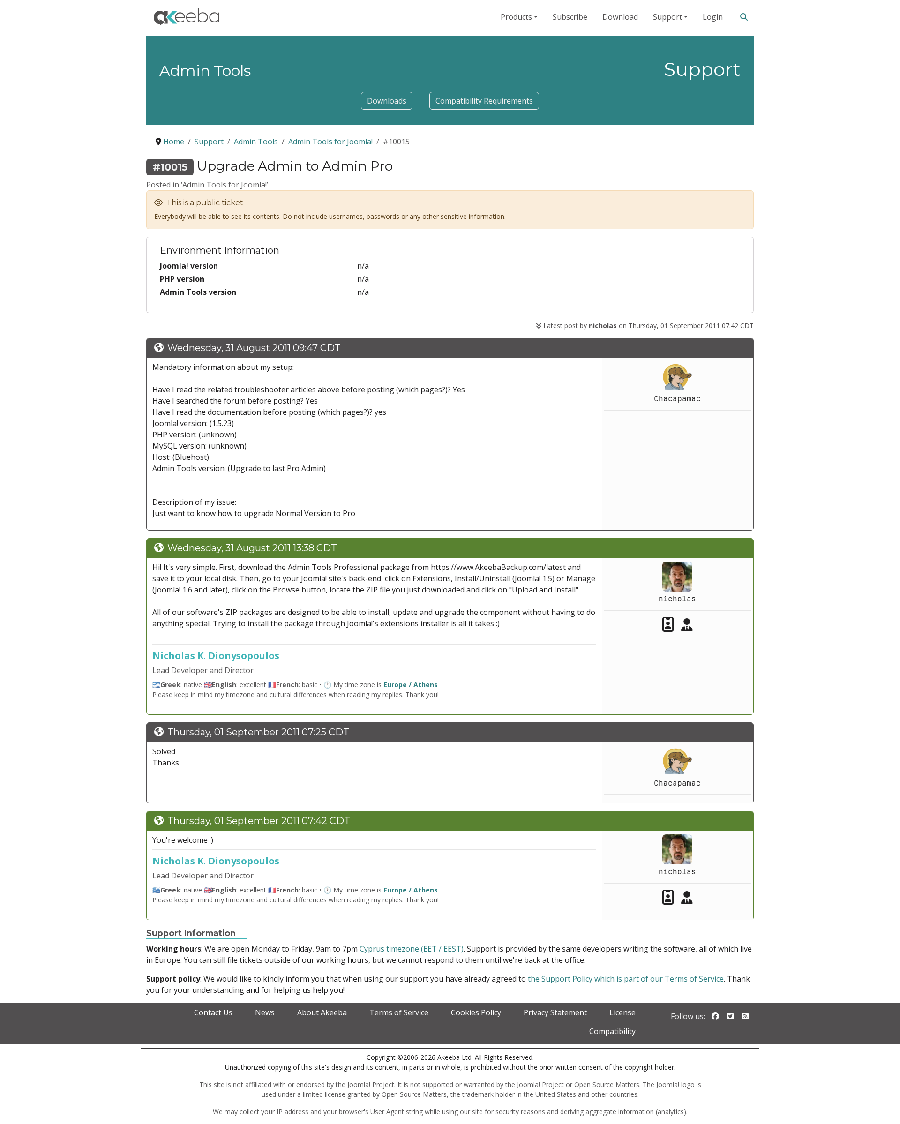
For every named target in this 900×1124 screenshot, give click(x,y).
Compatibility (612, 1031)
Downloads (386, 101)
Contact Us (213, 1012)
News (265, 1012)
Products (516, 17)
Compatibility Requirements (484, 101)
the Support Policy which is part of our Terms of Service (626, 979)
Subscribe (570, 17)
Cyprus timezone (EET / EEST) (412, 949)
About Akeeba (322, 1012)
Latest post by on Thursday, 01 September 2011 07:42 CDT (647, 325)
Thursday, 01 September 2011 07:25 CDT (258, 732)
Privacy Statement (555, 1012)
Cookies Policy (476, 1012)
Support (667, 17)
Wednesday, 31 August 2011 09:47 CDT (254, 347)
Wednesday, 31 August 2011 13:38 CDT (252, 548)
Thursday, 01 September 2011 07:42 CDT (258, 820)
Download (620, 17)
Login (713, 17)
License (622, 1012)
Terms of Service (398, 1012)
